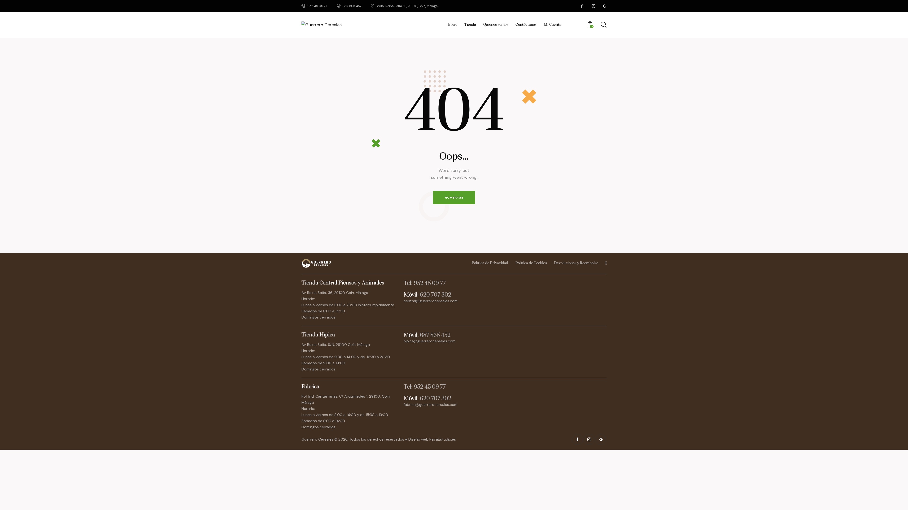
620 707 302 (435, 295)
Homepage (454, 198)
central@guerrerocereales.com (431, 300)
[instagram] (593, 6)
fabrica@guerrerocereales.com (430, 404)
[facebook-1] (581, 6)
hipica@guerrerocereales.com (429, 341)
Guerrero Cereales (317, 439)
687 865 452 (435, 335)
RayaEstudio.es (442, 439)
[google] (604, 6)
